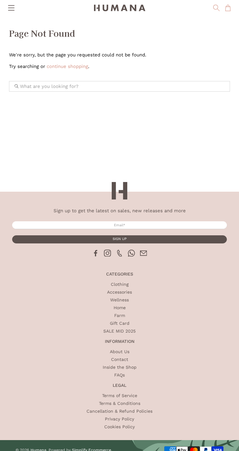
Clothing (120, 284)
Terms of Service (119, 395)
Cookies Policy (119, 426)
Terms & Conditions (119, 403)
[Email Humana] (143, 254)
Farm (119, 315)
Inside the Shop (120, 367)
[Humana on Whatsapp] (131, 254)
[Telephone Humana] (119, 254)
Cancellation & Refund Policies (119, 411)
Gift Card (119, 323)
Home (120, 307)
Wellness (119, 299)
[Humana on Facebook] (95, 254)
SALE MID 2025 (119, 331)
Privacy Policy (119, 418)
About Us (119, 351)
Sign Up (120, 239)
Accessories (119, 292)
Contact (119, 359)
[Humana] (119, 8)
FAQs (119, 374)
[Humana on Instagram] (107, 254)
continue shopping (67, 66)
